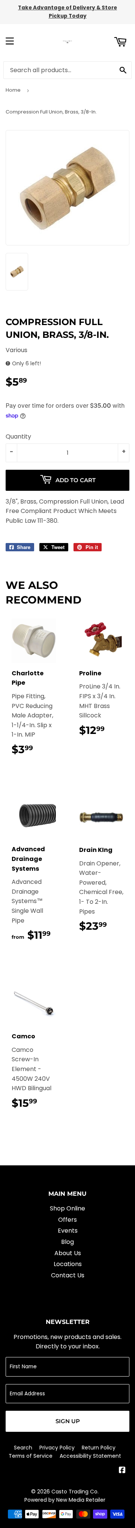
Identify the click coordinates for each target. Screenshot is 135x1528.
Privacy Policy (57, 1447)
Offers (67, 1219)
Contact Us (67, 1275)
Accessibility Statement (90, 1456)
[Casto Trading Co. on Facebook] (122, 1470)
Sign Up (68, 1421)
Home (13, 90)
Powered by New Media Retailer (64, 1500)
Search (23, 1447)
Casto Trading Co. (75, 1491)
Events (68, 1230)
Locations (68, 1264)
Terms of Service (30, 1456)
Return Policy (99, 1447)
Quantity (18, 436)
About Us (67, 1253)
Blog (67, 1242)
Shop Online (67, 1208)
